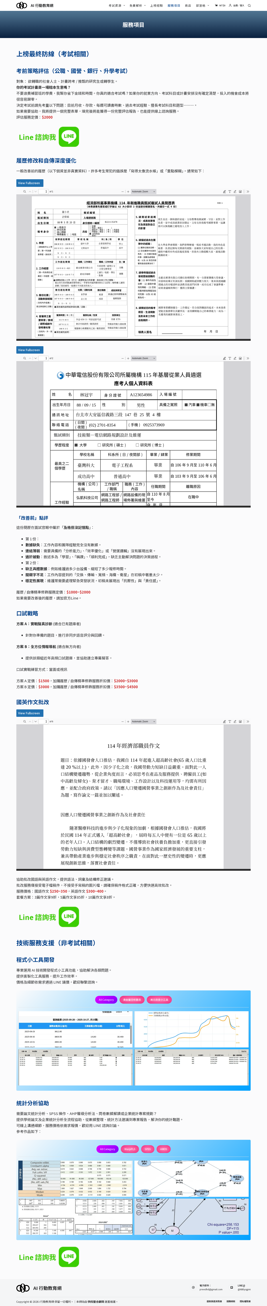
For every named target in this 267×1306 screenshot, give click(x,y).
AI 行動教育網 (42, 5)
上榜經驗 (156, 5)
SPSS (148, 1149)
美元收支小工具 (159, 999)
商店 (188, 5)
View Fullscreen (29, 183)
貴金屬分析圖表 (132, 999)
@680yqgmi (244, 1289)
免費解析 (136, 5)
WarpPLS (129, 1149)
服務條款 (230, 1301)
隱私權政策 (245, 1301)
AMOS (163, 1149)
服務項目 (174, 5)
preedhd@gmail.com (211, 1289)
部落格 (201, 5)
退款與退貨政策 (214, 1301)
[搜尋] (249, 5)
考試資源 (115, 5)
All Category (106, 999)
